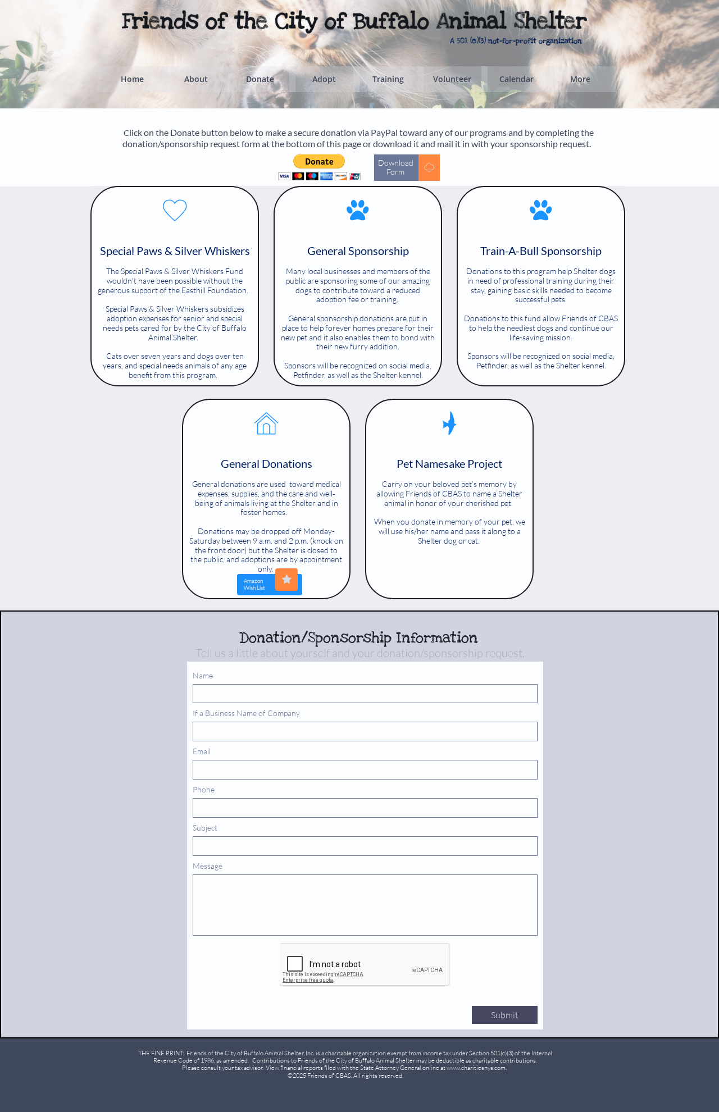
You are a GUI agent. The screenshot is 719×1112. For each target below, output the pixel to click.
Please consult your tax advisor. (222, 1068)
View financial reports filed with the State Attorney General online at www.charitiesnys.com (386, 1068)
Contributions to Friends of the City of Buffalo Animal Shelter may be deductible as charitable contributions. (394, 1060)
